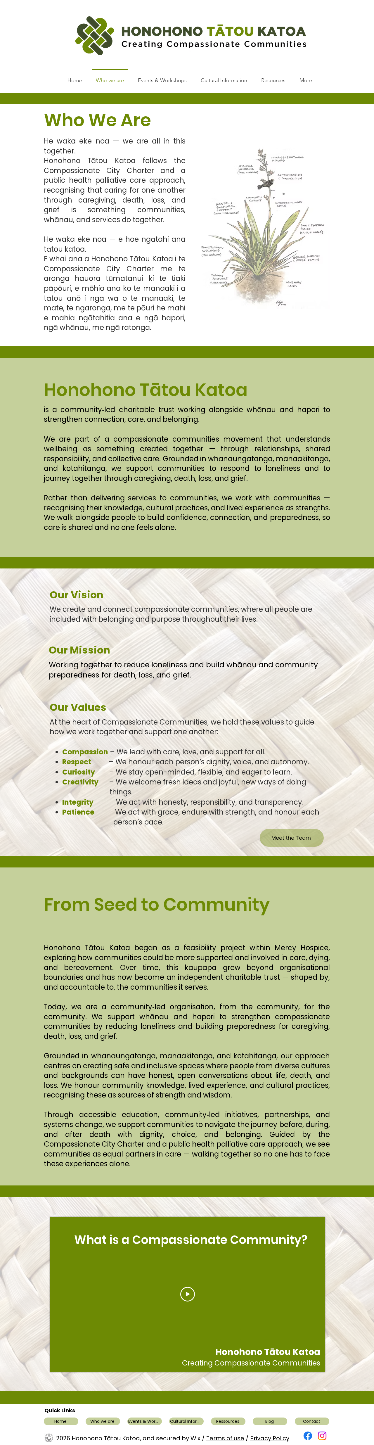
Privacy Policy (269, 1438)
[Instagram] (322, 1435)
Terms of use (225, 1438)
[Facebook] (308, 1435)
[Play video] (187, 1294)
